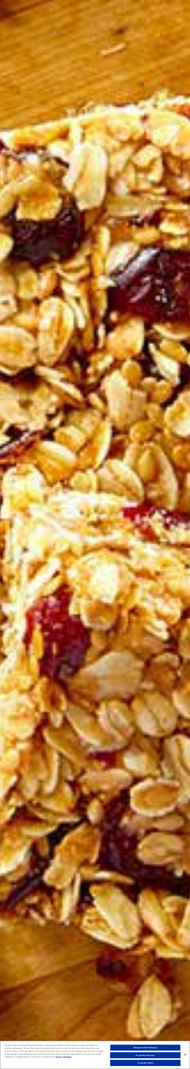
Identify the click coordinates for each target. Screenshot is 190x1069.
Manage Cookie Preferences (145, 1047)
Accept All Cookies (145, 1063)
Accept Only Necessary (145, 1055)
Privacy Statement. (64, 1057)
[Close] (185, 1054)
